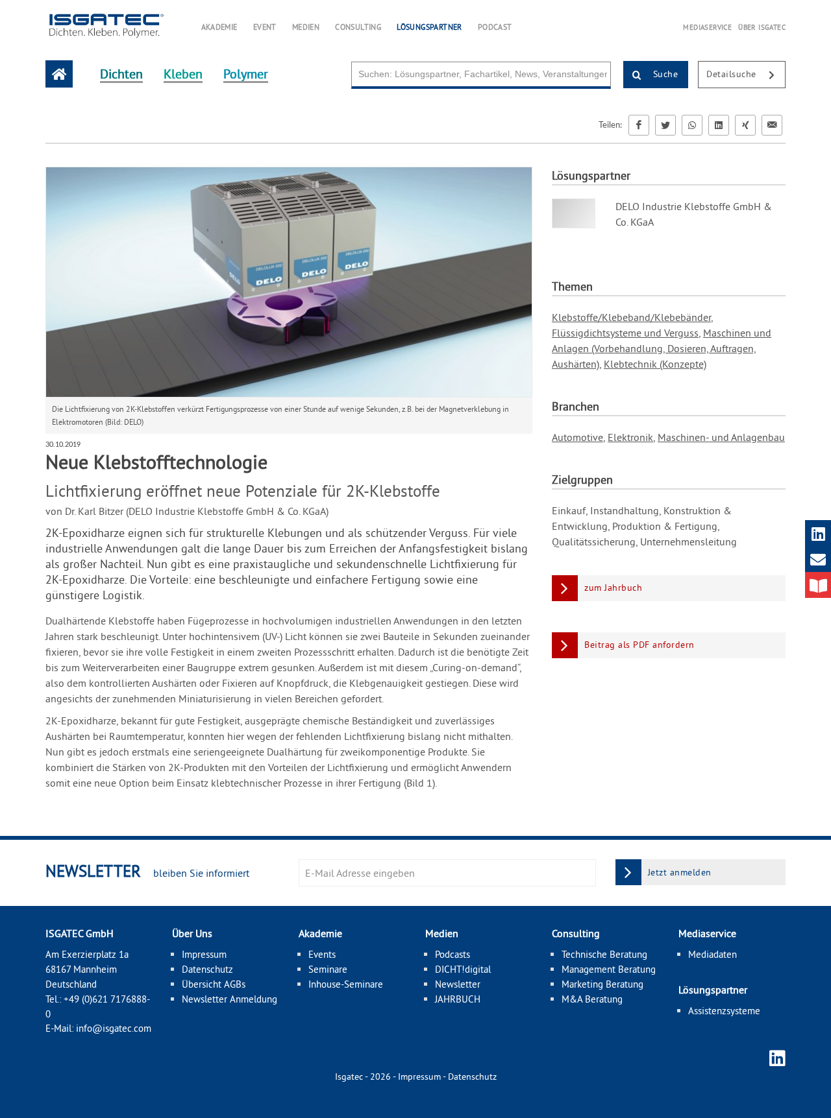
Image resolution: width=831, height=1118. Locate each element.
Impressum (204, 954)
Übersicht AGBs (213, 984)
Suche (664, 74)
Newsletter (457, 984)
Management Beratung (609, 969)
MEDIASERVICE (707, 27)
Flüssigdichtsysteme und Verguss (625, 332)
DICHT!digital (463, 969)
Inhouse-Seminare (345, 984)
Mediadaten (712, 954)
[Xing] (745, 125)
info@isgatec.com (113, 1028)
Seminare (327, 969)
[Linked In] (718, 125)
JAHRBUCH (457, 999)
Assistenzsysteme (724, 1011)
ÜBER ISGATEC (762, 27)
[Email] (772, 125)
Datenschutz (207, 969)
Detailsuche (732, 74)
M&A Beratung (592, 999)
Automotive (577, 437)
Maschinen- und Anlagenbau (721, 437)
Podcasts (452, 954)
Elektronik (630, 437)
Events (322, 954)
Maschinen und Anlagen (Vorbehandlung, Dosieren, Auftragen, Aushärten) (661, 348)
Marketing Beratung (602, 984)
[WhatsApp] (692, 125)
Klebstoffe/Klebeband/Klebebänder (631, 317)
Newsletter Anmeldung (229, 999)
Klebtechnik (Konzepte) (655, 363)
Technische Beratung (604, 954)
